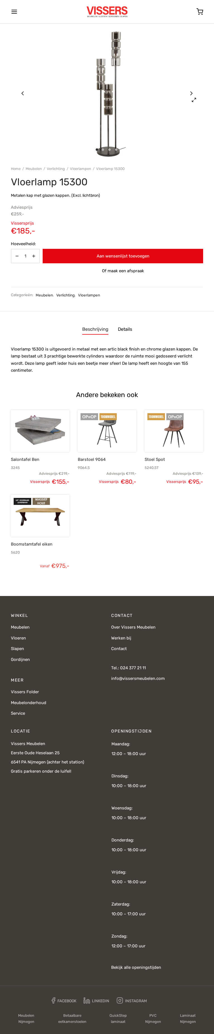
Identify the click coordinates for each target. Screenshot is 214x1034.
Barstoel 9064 (92, 459)
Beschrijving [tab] (95, 329)
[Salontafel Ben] (40, 431)
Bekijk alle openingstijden (136, 967)
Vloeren (18, 638)
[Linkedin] (96, 1000)
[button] (30, 438)
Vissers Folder (25, 691)
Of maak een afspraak (123, 270)
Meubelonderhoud (28, 702)
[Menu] (14, 12)
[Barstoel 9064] (107, 431)
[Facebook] (64, 1000)
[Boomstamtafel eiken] (40, 515)
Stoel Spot (155, 459)
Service (18, 713)
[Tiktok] (158, 1000)
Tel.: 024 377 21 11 (128, 667)
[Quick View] (49, 438)
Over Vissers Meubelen (133, 627)
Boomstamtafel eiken (31, 544)
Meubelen (34, 169)
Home (16, 169)
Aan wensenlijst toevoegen (123, 256)
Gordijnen (20, 659)
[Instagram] (132, 1000)
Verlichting (56, 169)
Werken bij (121, 638)
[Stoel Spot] (174, 431)
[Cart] (199, 11)
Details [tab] (125, 329)
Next (191, 93)
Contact (119, 648)
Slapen (17, 648)
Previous (22, 93)
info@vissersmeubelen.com (138, 678)
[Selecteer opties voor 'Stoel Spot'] (164, 438)
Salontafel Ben (25, 459)
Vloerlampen (80, 169)
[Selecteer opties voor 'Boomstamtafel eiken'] (30, 523)
